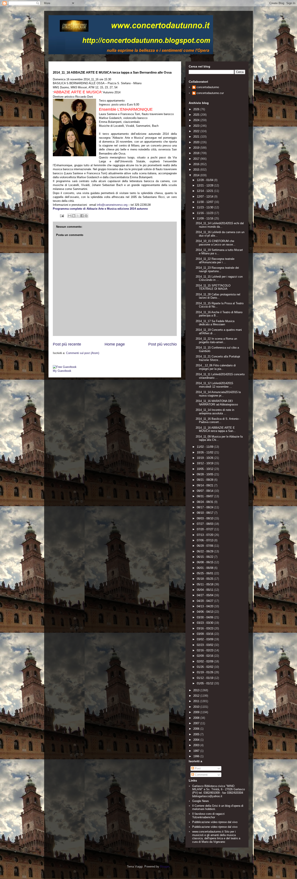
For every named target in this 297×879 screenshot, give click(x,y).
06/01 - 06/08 (205, 568)
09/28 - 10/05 (205, 474)
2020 (196, 142)
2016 (196, 164)
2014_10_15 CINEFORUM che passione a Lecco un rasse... (215, 242)
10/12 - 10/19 (205, 463)
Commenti (201, 774)
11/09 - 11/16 (205, 218)
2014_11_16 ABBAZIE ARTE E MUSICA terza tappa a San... (216, 429)
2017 (196, 158)
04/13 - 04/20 (205, 606)
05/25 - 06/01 (205, 573)
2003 (196, 745)
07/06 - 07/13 (205, 540)
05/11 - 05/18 (205, 584)
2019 (196, 147)
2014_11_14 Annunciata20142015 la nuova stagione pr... (218, 393)
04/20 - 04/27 (205, 600)
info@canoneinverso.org (112, 204)
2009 (196, 712)
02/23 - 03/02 (205, 645)
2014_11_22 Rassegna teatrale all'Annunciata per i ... (215, 260)
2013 (196, 690)
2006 (196, 728)
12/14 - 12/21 (205, 191)
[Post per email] (61, 215)
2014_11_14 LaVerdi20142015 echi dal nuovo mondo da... (220, 225)
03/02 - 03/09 (205, 639)
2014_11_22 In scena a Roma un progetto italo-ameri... (216, 340)
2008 (196, 717)
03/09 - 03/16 (205, 633)
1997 (196, 750)
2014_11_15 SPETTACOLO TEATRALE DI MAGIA (213, 287)
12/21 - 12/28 (205, 185)
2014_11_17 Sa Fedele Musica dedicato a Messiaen (215, 322)
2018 (196, 153)
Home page (115, 344)
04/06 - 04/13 (205, 611)
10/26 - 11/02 (205, 452)
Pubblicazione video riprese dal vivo (214, 822)
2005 (196, 734)
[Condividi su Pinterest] (86, 216)
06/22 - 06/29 (205, 551)
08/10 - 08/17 (205, 512)
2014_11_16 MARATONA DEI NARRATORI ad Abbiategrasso (217, 402)
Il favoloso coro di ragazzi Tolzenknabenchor (208, 815)
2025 (196, 114)
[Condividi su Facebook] (82, 216)
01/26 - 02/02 (205, 666)
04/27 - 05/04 (205, 595)
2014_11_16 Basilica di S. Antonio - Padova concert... (218, 420)
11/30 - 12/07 (205, 202)
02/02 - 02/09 (205, 661)
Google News (200, 801)
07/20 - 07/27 (205, 529)
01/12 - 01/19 (205, 678)
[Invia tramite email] (69, 216)
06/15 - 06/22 (205, 556)
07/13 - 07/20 (205, 535)
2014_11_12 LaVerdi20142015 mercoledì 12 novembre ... (214, 385)
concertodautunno (208, 87)
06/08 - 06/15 (205, 562)
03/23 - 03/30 (205, 622)
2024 (196, 120)
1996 (196, 756)
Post (197, 768)
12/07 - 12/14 (205, 196)
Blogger (164, 866)
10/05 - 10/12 (205, 469)
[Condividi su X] (78, 216)
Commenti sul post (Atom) (82, 353)
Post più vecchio (162, 344)
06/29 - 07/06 (205, 545)
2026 (196, 109)
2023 (196, 125)
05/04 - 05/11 (205, 589)
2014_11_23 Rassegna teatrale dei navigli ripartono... (217, 269)
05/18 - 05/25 (205, 578)
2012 (196, 695)
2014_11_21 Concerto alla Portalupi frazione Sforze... (218, 358)
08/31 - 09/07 (205, 496)
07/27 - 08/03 (205, 523)
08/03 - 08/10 (205, 518)
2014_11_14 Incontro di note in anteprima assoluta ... (215, 411)
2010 (196, 706)
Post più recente (67, 344)
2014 (196, 175)
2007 (196, 723)
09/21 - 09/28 (205, 479)
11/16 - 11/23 (205, 213)
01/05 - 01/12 (205, 683)
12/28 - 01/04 (205, 180)
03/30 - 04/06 (205, 617)
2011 (196, 701)
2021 (196, 136)
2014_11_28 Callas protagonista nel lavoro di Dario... (218, 296)
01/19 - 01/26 (205, 672)
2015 (196, 169)
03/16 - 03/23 (205, 628)
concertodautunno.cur (210, 93)
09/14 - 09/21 (205, 485)
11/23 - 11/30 (205, 207)
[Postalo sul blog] (74, 216)
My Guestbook (62, 370)
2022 (196, 131)
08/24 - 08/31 (205, 502)
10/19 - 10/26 (205, 457)
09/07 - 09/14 (205, 490)
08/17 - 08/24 (205, 507)
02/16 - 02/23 (205, 650)
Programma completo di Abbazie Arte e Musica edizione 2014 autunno (100, 208)
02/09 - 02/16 (205, 655)
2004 (196, 739)
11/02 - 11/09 (205, 446)
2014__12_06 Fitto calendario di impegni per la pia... (216, 367)
